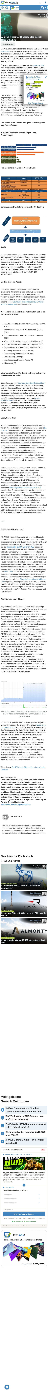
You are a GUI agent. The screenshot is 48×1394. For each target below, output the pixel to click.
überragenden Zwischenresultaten (31, 383)
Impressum (19, 1225)
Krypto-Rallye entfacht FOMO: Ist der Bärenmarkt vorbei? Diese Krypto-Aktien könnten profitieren (24, 1173)
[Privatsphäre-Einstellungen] (6, 1387)
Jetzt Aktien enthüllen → (24, 1214)
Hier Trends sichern (35, 103)
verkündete (5, 51)
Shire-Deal (8, 572)
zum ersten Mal (38, 65)
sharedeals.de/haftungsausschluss (16, 805)
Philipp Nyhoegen (34, 893)
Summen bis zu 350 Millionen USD (20, 547)
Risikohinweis (26, 1225)
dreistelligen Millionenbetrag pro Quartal (25, 488)
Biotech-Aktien (8, 44)
